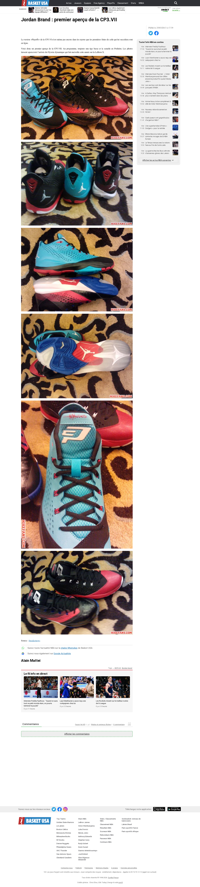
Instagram (65, 809)
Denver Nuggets (62, 843)
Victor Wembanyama (86, 826)
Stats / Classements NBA (108, 820)
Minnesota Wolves (63, 833)
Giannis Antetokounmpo (87, 851)
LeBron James (84, 822)
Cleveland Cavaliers (64, 858)
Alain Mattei (30, 660)
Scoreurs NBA (105, 831)
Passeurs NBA (105, 838)
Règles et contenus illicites (101, 725)
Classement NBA (106, 824)
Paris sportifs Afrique (130, 831)
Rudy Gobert (83, 843)
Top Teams (61, 819)
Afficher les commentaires (77, 734)
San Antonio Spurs (63, 854)
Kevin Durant (83, 847)
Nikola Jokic (83, 833)
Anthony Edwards (85, 836)
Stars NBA (82, 819)
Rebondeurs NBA (106, 835)
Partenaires (88, 868)
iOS (159, 809)
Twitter (150, 33)
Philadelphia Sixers (63, 847)
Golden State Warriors (65, 822)
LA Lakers (60, 826)
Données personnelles (129, 868)
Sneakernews (34, 640)
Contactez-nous (67, 868)
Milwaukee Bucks (63, 836)
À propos (114, 868)
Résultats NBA (105, 828)
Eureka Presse (113, 878)
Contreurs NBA (105, 842)
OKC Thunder (61, 851)
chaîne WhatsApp (69, 648)
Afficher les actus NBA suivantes (156, 160)
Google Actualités (62, 653)
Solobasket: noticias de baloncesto (131, 820)
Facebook (156, 33)
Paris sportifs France (130, 828)
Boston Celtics (62, 829)
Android (174, 809)
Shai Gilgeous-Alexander (84, 859)
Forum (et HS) (80, 725)
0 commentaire (118, 725)
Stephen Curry (83, 840)
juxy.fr (121, 882)
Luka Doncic (83, 829)
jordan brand (127, 668)
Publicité (79, 868)
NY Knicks (60, 840)
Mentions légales (102, 868)
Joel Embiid (83, 854)
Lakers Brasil (127, 824)
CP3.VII (118, 668)
